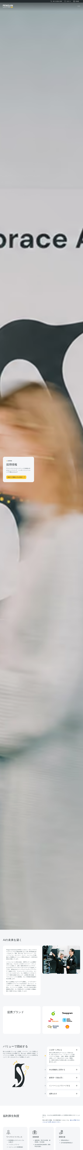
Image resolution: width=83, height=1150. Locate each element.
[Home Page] (8, 6)
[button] (77, 1)
